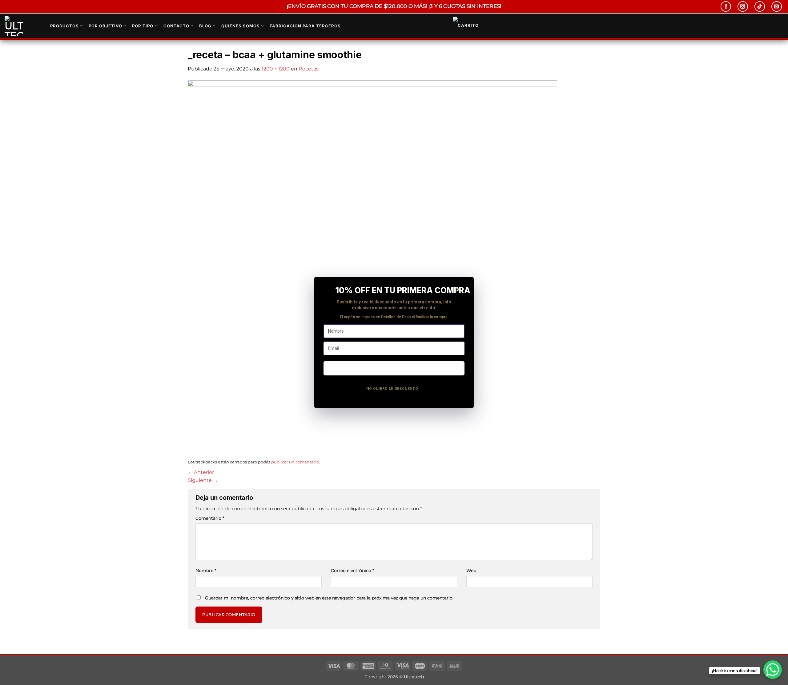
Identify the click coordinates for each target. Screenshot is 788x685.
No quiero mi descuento (392, 389)
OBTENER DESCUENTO (394, 368)
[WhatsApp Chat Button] (772, 669)
